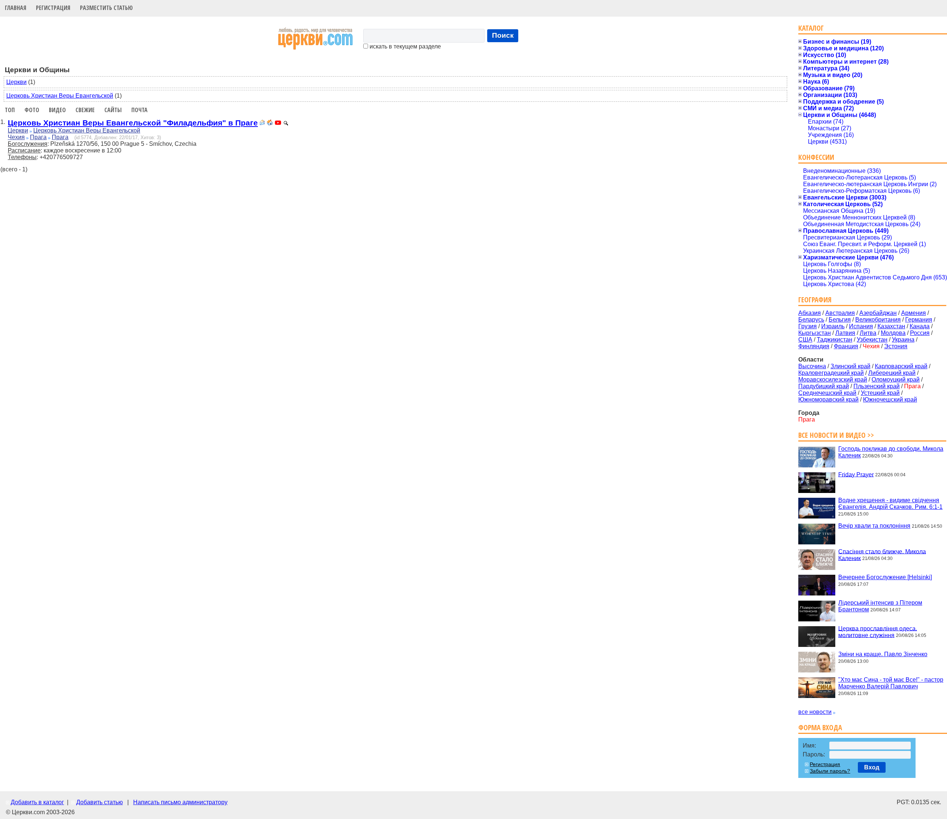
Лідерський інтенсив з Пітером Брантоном (880, 606)
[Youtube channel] (278, 123)
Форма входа (820, 727)
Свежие (85, 110)
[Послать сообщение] (262, 123)
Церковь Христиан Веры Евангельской (59, 96)
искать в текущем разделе (404, 46)
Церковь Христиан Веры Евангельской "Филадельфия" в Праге (133, 122)
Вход (871, 767)
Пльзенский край (876, 386)
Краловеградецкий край (831, 373)
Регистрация (53, 8)
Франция (846, 346)
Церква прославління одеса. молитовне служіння (877, 631)
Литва (868, 333)
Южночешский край (890, 399)
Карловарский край (901, 366)
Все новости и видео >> (836, 435)
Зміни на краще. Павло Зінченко (882, 654)
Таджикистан (834, 339)
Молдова (893, 333)
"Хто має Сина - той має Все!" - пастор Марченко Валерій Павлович (890, 683)
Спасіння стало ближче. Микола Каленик (882, 554)
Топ (10, 110)
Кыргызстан (814, 333)
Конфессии (816, 157)
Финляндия (813, 346)
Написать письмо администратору (180, 802)
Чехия (16, 137)
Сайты (113, 110)
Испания (861, 326)
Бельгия (840, 319)
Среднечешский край (827, 393)
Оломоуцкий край (896, 379)
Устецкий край (880, 393)
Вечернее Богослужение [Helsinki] (885, 577)
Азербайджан (878, 313)
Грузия (807, 326)
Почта (139, 110)
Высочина (812, 366)
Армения (913, 313)
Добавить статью (99, 802)
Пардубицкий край (823, 386)
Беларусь (811, 319)
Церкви (16, 82)
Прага (38, 137)
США (805, 339)
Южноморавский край (828, 399)
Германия (918, 319)
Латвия (845, 333)
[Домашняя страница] (270, 123)
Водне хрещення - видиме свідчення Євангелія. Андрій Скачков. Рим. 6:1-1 (890, 503)
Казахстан (891, 326)
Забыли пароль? (830, 771)
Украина (903, 339)
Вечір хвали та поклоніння (874, 526)
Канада (920, 326)
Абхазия (809, 313)
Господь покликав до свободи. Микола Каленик (890, 452)
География (815, 300)
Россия (920, 333)
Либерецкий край (892, 373)
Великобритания (878, 319)
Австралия (840, 313)
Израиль (833, 326)
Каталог (811, 28)
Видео (57, 110)
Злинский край (850, 366)
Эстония (895, 346)
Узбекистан (872, 339)
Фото (31, 110)
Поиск (503, 35)
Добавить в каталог (37, 802)
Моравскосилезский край (832, 379)
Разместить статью (106, 8)
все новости (815, 712)
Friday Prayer (856, 474)
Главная (15, 8)
